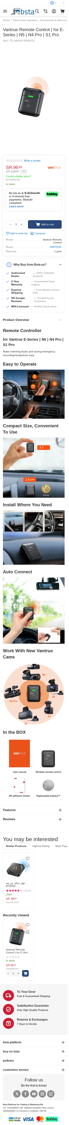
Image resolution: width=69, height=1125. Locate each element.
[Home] (26, 11)
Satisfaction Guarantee (33, 1005)
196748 (42, 1111)
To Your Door (26, 991)
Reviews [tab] (9, 819)
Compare (40, 233)
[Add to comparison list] (27, 932)
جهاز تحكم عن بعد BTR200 (15, 884)
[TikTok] (50, 1094)
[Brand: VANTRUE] (54, 167)
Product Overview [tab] (16, 320)
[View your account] (54, 11)
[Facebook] (25, 1094)
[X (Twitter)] (17, 1094)
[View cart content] (62, 11)
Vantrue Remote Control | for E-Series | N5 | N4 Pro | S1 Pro (18, 951)
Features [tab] (9, 810)
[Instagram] (42, 1094)
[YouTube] (34, 1094)
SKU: (6, 40)
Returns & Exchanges (32, 1019)
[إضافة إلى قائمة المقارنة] (27, 865)
